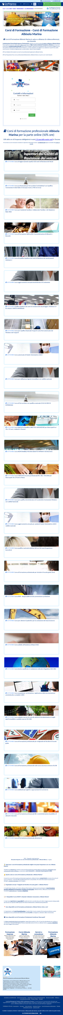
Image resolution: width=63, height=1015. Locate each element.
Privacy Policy (34, 999)
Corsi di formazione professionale (49, 1006)
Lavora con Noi (36, 1007)
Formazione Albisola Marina (53, 934)
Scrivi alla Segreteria (46, 1)
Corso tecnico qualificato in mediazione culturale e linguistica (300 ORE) (31, 669)
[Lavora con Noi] (20, 4)
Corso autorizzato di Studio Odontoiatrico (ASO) (24, 355)
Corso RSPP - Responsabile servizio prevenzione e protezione (28, 596)
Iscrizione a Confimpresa (10, 997)
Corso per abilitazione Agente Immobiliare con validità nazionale (29, 379)
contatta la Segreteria (13, 881)
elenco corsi (23, 45)
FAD (31, 45)
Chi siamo (22, 1006)
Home (4, 8)
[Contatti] (31, 4)
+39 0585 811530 (41, 142)
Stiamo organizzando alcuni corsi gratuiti (14, 921)
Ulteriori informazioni (30, 1013)
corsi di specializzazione (20, 911)
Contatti (41, 999)
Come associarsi (28, 1006)
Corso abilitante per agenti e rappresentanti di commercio (27, 790)
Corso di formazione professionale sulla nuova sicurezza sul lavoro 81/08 (32, 765)
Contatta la (23, 891)
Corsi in (9, 8)
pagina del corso (13, 891)
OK (40, 1013)
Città (29, 8)
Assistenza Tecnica (37, 1006)
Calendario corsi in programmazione (36, 997)
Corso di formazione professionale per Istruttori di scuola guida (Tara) (31, 572)
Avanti (32, 115)
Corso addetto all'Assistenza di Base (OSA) (23, 645)
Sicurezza (26, 3)
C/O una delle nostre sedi (44, 139)
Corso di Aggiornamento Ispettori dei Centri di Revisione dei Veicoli (30, 161)
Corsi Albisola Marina (24, 933)
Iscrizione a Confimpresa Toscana (52, 3)
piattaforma (13, 869)
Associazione (16, 1006)
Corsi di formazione (22, 997)
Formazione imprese (10, 933)
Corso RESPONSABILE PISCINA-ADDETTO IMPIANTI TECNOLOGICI (29, 451)
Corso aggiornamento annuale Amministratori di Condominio (28, 282)
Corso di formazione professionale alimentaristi (24, 838)
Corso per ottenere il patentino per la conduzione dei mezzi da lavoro (31, 620)
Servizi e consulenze (38, 933)
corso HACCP (21, 901)
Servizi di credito (50, 997)
